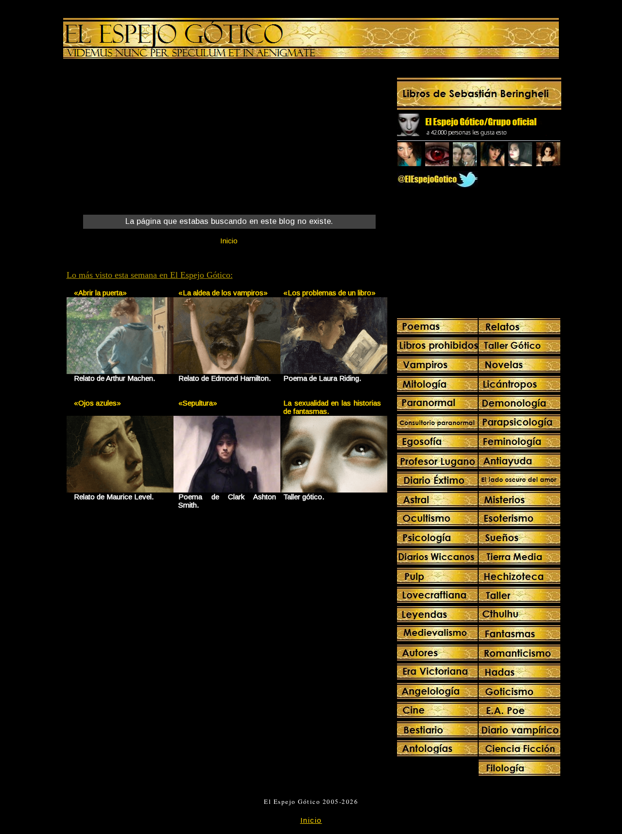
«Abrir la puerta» (100, 293)
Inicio (229, 241)
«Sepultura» (197, 403)
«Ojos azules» (97, 403)
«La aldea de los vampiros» (223, 293)
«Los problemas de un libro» (329, 293)
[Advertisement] (147, 139)
